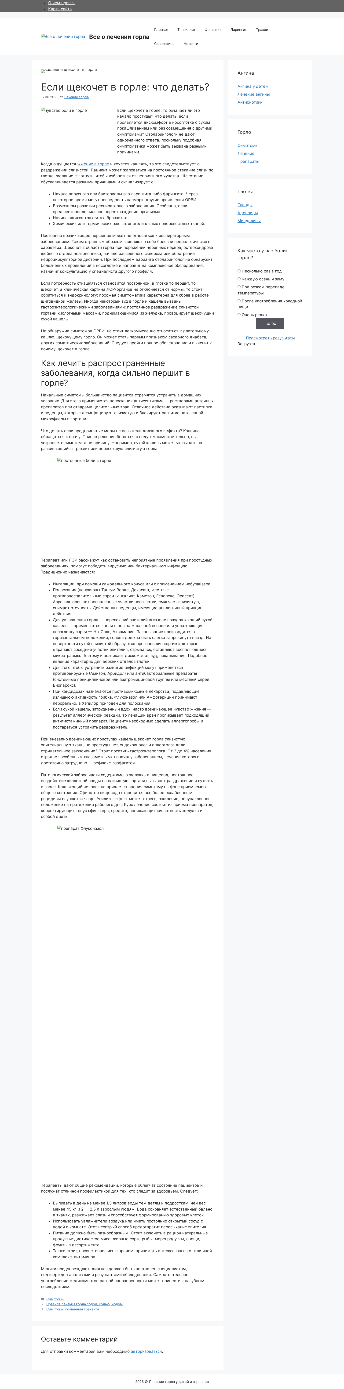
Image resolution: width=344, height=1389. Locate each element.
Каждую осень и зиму (263, 279)
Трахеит (263, 29)
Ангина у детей (253, 86)
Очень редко (254, 314)
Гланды (245, 205)
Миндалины (249, 220)
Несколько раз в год (262, 271)
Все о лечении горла (119, 36)
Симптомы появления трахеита (72, 1309)
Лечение (246, 153)
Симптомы (55, 1299)
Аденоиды (248, 212)
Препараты (248, 161)
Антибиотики (250, 102)
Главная (161, 29)
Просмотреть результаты (270, 338)
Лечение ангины (254, 94)
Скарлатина (164, 43)
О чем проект (61, 2)
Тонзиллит (186, 29)
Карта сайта (60, 9)
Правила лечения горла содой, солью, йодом (84, 1304)
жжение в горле (93, 164)
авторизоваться (146, 1351)
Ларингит (239, 29)
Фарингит (213, 29)
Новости (191, 43)
